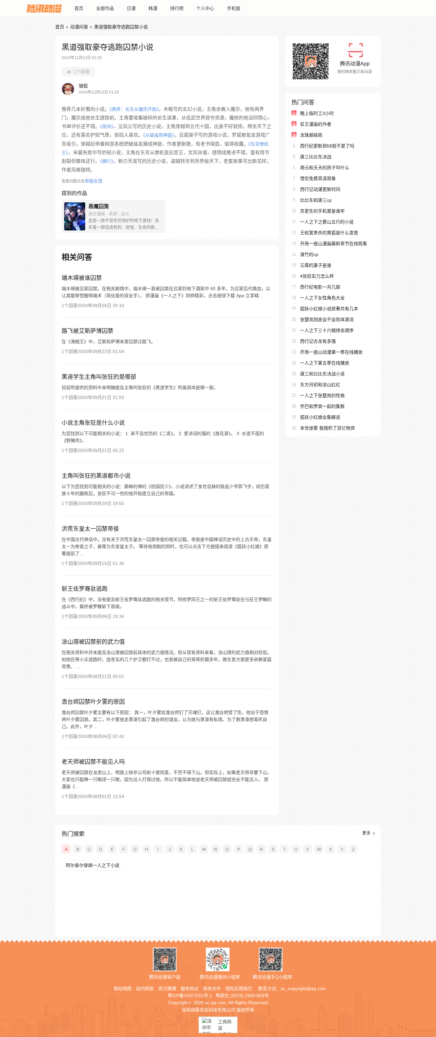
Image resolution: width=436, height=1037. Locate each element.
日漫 (131, 8)
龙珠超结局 (311, 135)
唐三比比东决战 (315, 156)
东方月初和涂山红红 (320, 384)
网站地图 (123, 988)
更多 (367, 832)
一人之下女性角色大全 (322, 297)
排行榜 (177, 8)
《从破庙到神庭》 (158, 135)
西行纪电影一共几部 (320, 286)
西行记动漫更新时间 (320, 189)
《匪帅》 (106, 126)
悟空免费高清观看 (318, 178)
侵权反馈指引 (238, 988)
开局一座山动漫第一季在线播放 (331, 352)
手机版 (233, 8)
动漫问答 (79, 26)
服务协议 (190, 988)
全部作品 (105, 8)
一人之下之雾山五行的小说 (327, 221)
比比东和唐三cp (316, 200)
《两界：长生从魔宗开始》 (134, 109)
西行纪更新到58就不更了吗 (327, 145)
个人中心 (205, 8)
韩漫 (152, 8)
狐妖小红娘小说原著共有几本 (329, 308)
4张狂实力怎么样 (317, 276)
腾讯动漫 (44, 8)
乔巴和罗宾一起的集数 (322, 406)
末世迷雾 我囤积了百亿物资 (327, 428)
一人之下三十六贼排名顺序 (327, 330)
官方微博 (167, 988)
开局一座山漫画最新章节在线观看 (333, 243)
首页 (78, 8)
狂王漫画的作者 (315, 124)
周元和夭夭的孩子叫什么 (324, 167)
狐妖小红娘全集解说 (320, 417)
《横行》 (106, 161)
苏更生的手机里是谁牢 (322, 211)
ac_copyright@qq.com (303, 988)
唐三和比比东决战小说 (322, 373)
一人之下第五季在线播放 (324, 362)
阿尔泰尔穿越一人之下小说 (92, 865)
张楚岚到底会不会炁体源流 (327, 319)
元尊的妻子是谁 (315, 265)
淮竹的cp (309, 254)
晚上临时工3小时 (317, 113)
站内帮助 (145, 988)
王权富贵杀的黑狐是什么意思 (329, 232)
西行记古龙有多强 (318, 341)
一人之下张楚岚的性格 (322, 395)
